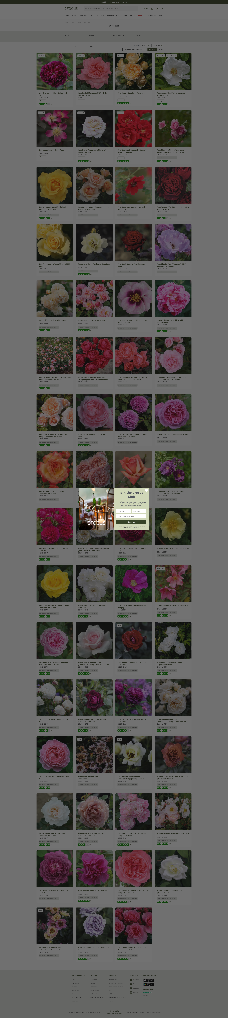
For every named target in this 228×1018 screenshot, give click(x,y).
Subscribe (131, 522)
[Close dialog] (146, 490)
